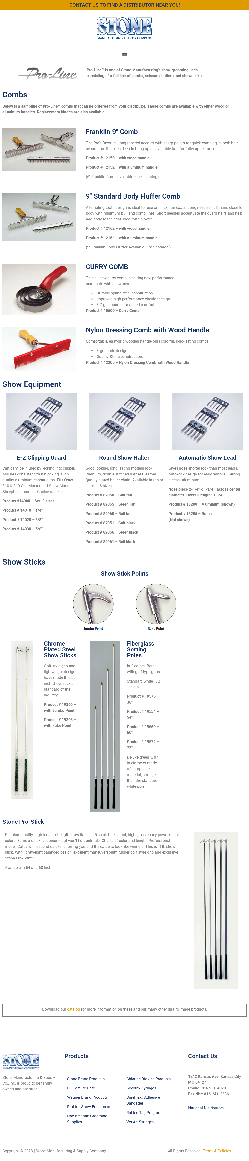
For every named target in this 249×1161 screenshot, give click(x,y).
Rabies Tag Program (143, 1112)
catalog (73, 1009)
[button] (124, 53)
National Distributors (206, 1108)
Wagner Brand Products (87, 1097)
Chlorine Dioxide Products (148, 1079)
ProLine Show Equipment (88, 1107)
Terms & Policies (217, 1151)
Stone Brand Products (86, 1079)
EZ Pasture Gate (81, 1088)
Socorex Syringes (141, 1088)
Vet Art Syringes (140, 1122)
